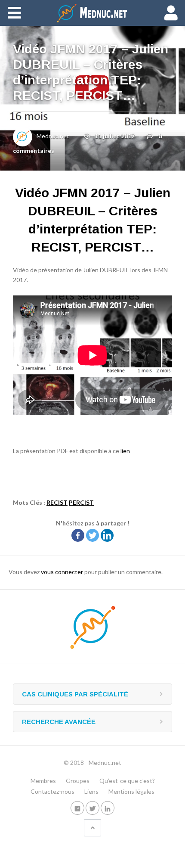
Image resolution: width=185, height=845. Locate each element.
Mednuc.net (53, 136)
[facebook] (77, 807)
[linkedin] (107, 807)
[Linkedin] (107, 535)
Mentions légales (131, 791)
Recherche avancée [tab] (59, 721)
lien (125, 450)
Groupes (77, 780)
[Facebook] (77, 535)
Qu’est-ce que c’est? (127, 780)
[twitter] (92, 807)
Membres (43, 780)
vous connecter (62, 571)
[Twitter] (92, 535)
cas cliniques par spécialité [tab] (75, 694)
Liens (91, 791)
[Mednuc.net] (92, 13)
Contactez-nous (52, 791)
